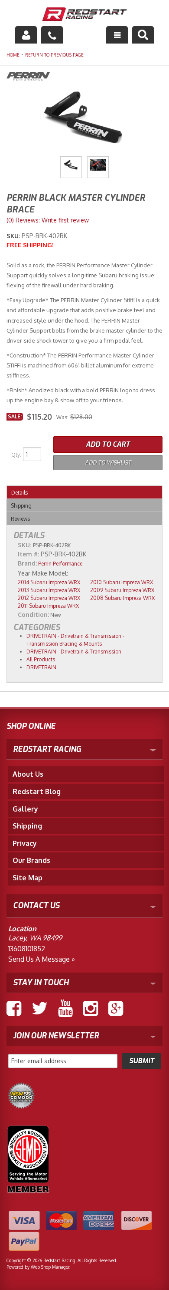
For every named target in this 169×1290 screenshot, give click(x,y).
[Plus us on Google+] (115, 1008)
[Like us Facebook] (13, 1008)
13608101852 (26, 948)
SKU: (14, 235)
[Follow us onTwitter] (40, 1008)
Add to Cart (108, 444)
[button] (143, 35)
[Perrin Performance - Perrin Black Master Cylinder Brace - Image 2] (98, 167)
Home (13, 54)
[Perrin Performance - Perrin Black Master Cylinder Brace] (84, 77)
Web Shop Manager (50, 1267)
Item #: (29, 554)
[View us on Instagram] (90, 1008)
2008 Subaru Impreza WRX (122, 598)
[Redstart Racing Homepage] (84, 15)
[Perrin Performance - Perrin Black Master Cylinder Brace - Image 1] (71, 167)
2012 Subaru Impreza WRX (49, 598)
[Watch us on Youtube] (65, 1008)
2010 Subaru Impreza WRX (121, 582)
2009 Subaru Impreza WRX (122, 590)
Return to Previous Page (54, 54)
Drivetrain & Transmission (91, 636)
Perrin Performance (60, 563)
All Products (40, 659)
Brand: (27, 563)
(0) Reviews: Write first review (47, 220)
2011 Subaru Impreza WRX (48, 606)
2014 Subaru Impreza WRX (49, 582)
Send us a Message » (41, 959)
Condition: (33, 614)
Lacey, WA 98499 (35, 937)
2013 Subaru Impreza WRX (49, 590)
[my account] (26, 35)
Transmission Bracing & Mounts (64, 643)
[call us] (52, 35)
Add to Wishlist (108, 462)
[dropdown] (117, 35)
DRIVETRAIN (41, 636)
